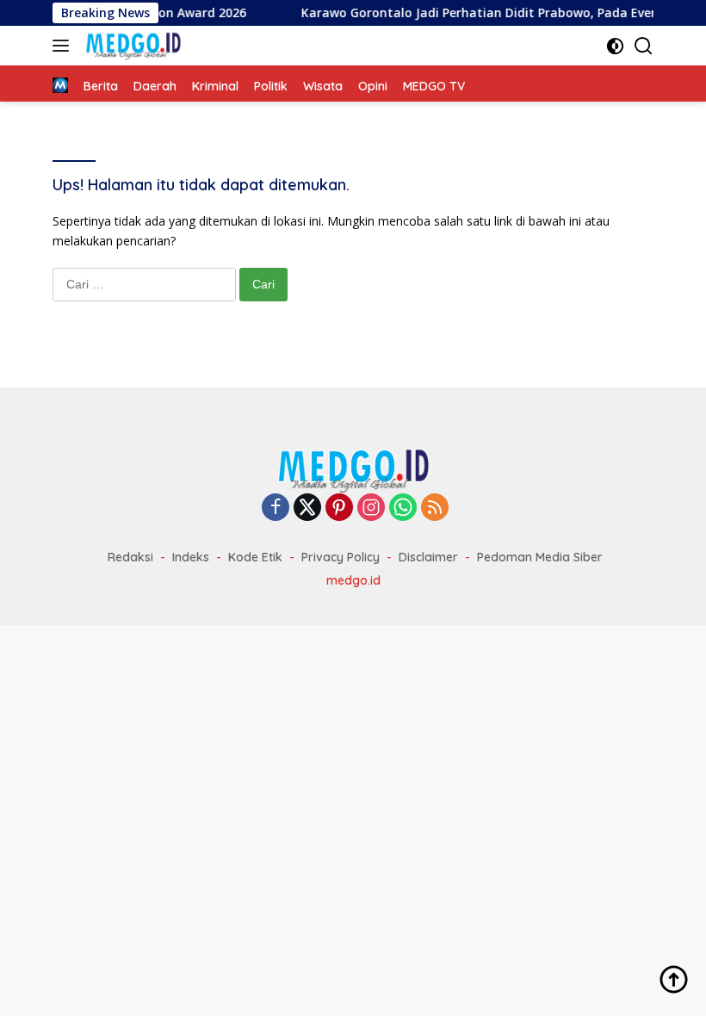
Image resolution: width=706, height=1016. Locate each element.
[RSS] (435, 508)
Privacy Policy (340, 557)
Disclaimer (428, 557)
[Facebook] (275, 508)
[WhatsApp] (403, 508)
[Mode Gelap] (615, 46)
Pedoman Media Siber (540, 557)
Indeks (190, 557)
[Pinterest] (339, 508)
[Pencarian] (643, 46)
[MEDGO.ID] (131, 45)
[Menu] (64, 45)
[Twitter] (307, 508)
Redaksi (130, 557)
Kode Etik (255, 557)
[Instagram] (371, 508)
